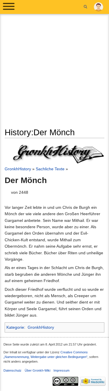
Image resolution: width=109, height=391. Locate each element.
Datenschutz (12, 370)
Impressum (61, 370)
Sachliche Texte (50, 169)
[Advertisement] (54, 73)
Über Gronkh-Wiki (37, 370)
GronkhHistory (18, 169)
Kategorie (15, 327)
